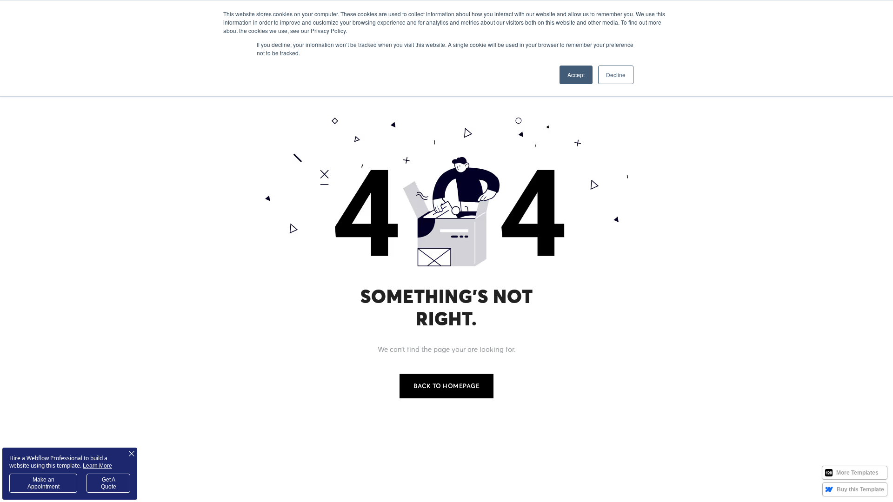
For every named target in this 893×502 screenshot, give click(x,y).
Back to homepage (446, 386)
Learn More (97, 465)
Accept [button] (576, 75)
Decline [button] (616, 75)
